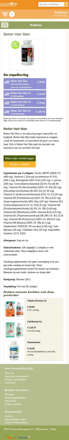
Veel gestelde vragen (15, 419)
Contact (9, 416)
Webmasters (41, 429)
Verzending (10, 401)
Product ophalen (13, 404)
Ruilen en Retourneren (16, 422)
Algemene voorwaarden (17, 376)
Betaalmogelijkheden (15, 397)
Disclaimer (10, 382)
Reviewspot (24, 437)
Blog (53, 429)
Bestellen (9, 394)
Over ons (9, 373)
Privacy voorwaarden (15, 379)
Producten (36, 25)
